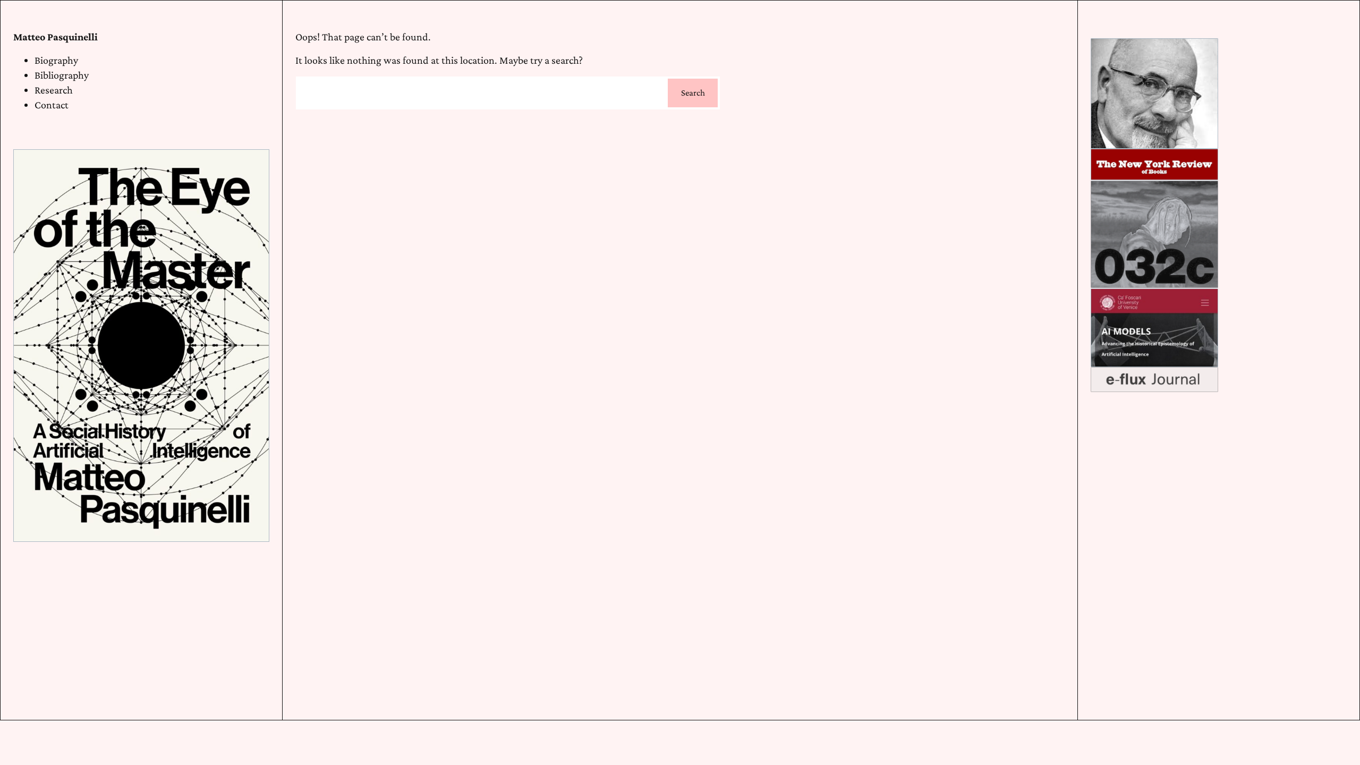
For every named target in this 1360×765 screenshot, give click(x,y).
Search (693, 93)
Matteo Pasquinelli (55, 36)
